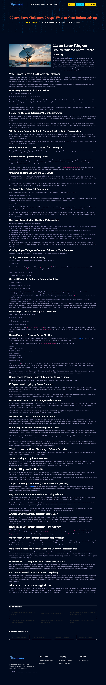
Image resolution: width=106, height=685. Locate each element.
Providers (43, 4)
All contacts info (84, 660)
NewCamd (31, 486)
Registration (91, 4)
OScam (81, 338)
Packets (37, 4)
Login (80, 4)
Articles (49, 4)
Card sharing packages (46, 660)
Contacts (56, 4)
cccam (72, 58)
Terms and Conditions (66, 660)
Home (32, 4)
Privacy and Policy (64, 663)
